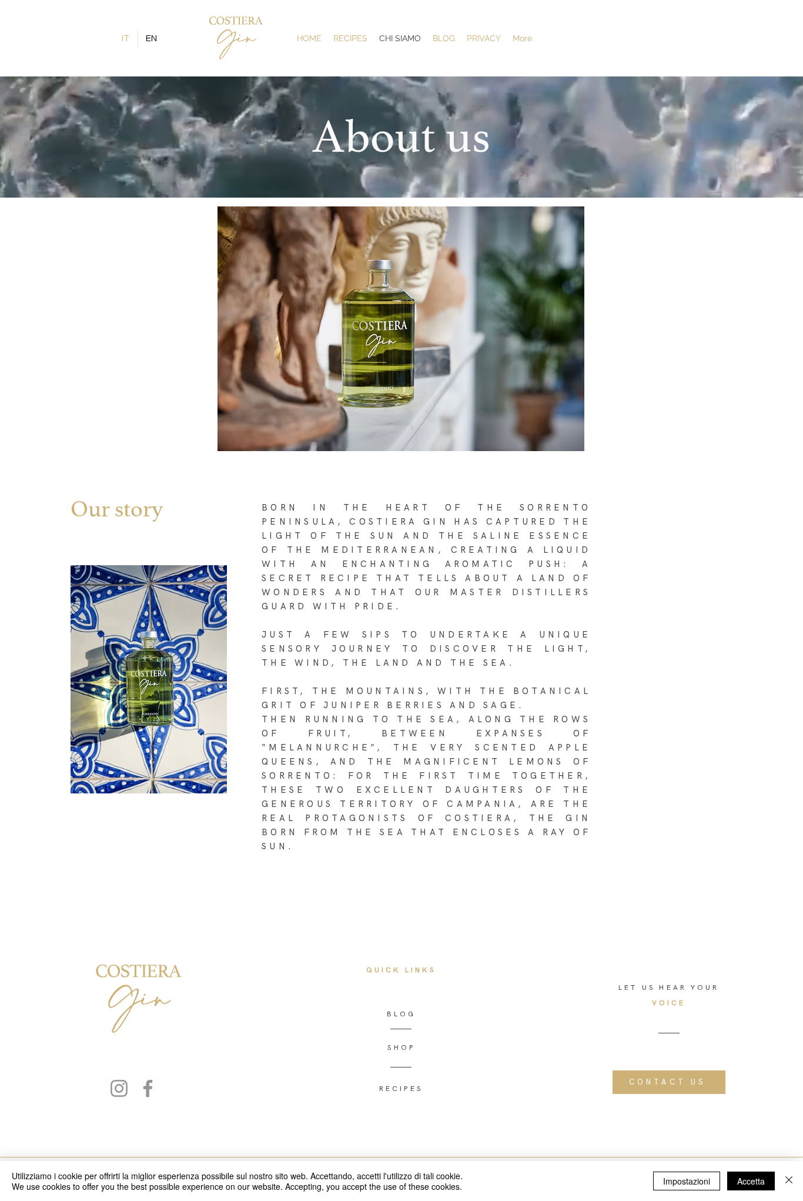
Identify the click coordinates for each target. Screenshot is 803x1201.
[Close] (789, 1181)
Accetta (751, 1181)
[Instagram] (119, 1088)
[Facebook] (147, 1088)
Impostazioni (686, 1181)
